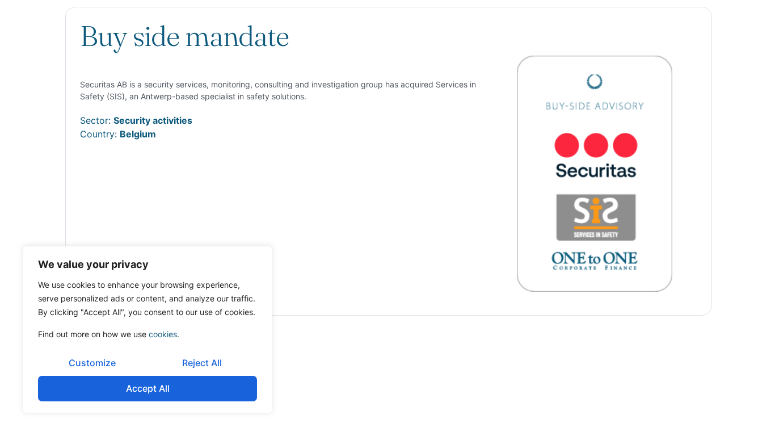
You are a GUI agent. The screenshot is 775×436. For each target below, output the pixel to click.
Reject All (202, 362)
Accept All (148, 388)
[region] (147, 329)
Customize (92, 362)
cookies (163, 334)
